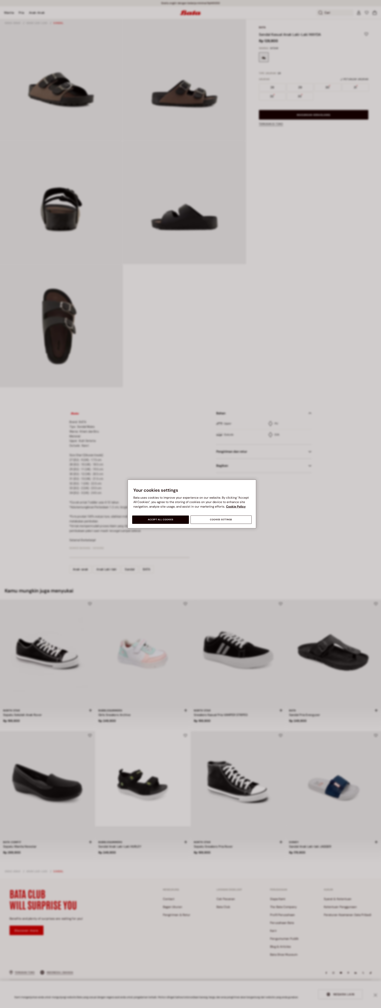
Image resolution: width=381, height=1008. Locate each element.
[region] (191, 504)
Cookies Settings (221, 519)
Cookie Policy (236, 507)
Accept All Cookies (160, 519)
